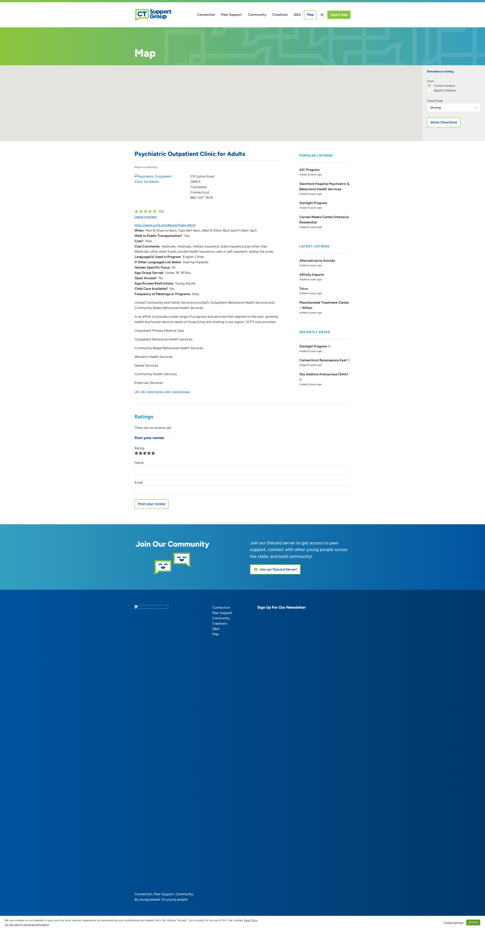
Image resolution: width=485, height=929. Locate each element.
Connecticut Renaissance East (323, 360)
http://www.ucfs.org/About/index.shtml (165, 225)
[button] (211, 101)
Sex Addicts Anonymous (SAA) (323, 374)
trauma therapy (181, 391)
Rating (139, 448)
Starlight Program (313, 203)
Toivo (303, 289)
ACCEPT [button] (473, 922)
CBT (137, 391)
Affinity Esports (311, 275)
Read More (250, 920)
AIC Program (309, 170)
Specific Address (444, 90)
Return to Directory (146, 167)
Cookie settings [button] (453, 922)
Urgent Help (338, 15)
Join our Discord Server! (278, 569)
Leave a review (146, 217)
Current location (444, 85)
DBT (143, 391)
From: (430, 81)
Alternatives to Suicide (317, 261)
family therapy (155, 391)
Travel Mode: (435, 101)
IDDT (168, 391)
